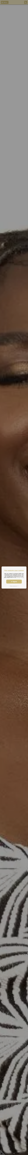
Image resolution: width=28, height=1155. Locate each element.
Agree (14, 581)
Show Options (14, 586)
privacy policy (20, 577)
